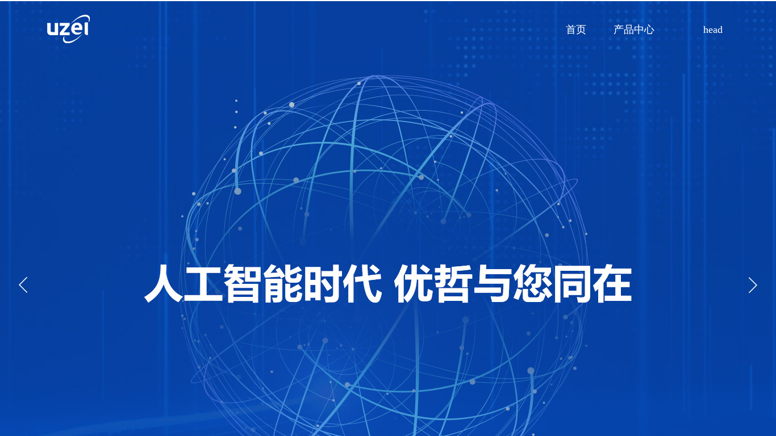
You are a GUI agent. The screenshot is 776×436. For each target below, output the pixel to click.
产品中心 (634, 29)
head (713, 29)
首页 (576, 29)
